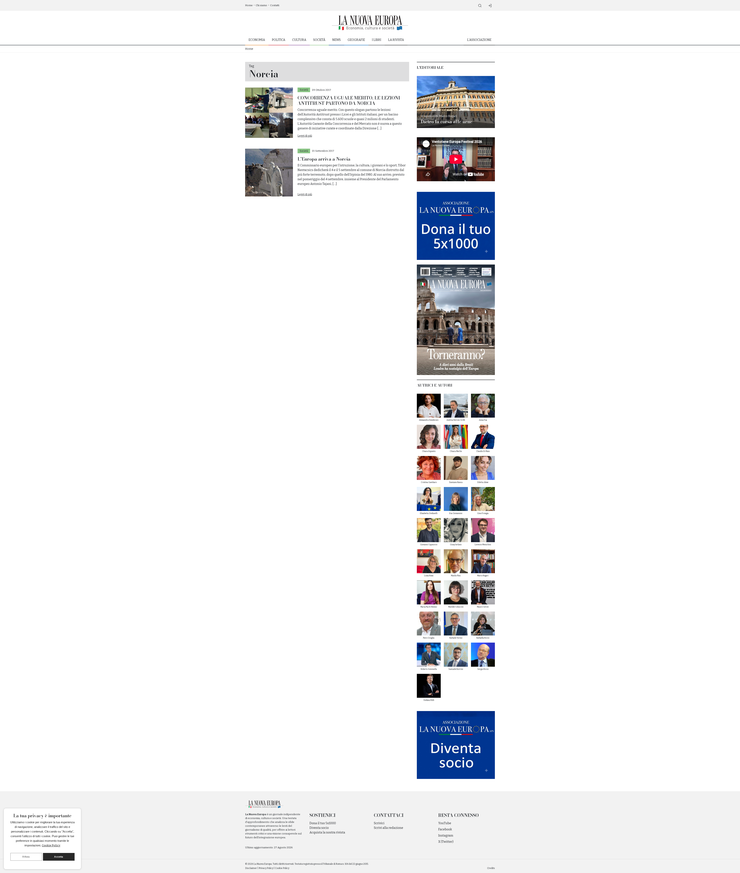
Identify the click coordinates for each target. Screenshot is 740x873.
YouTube (444, 823)
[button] (480, 5)
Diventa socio (319, 828)
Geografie (356, 40)
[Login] (490, 5)
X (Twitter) (445, 842)
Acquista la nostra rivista (327, 832)
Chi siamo (261, 5)
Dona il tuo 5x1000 (322, 823)
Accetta (58, 856)
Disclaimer (251, 868)
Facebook (445, 829)
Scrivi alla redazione (388, 828)
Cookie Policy (51, 845)
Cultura (299, 40)
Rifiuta (26, 856)
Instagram (445, 835)
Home (249, 5)
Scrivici (379, 823)
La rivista (396, 40)
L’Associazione (479, 40)
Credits (491, 868)
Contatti (274, 5)
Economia (257, 40)
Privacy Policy (266, 868)
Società (319, 40)
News (336, 40)
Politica (278, 40)
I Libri (376, 40)
